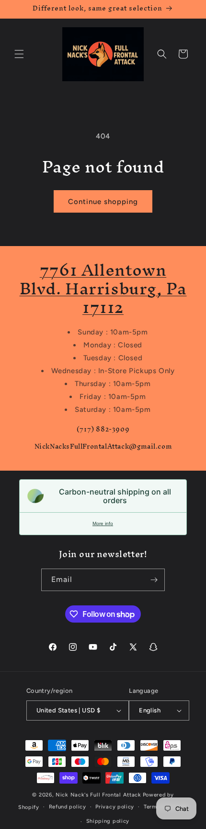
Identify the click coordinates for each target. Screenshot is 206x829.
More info (102, 523)
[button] (19, 54)
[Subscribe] (153, 580)
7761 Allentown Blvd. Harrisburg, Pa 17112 (103, 288)
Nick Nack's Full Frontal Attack (98, 795)
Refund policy (67, 807)
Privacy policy (114, 807)
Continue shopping (103, 201)
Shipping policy (108, 821)
